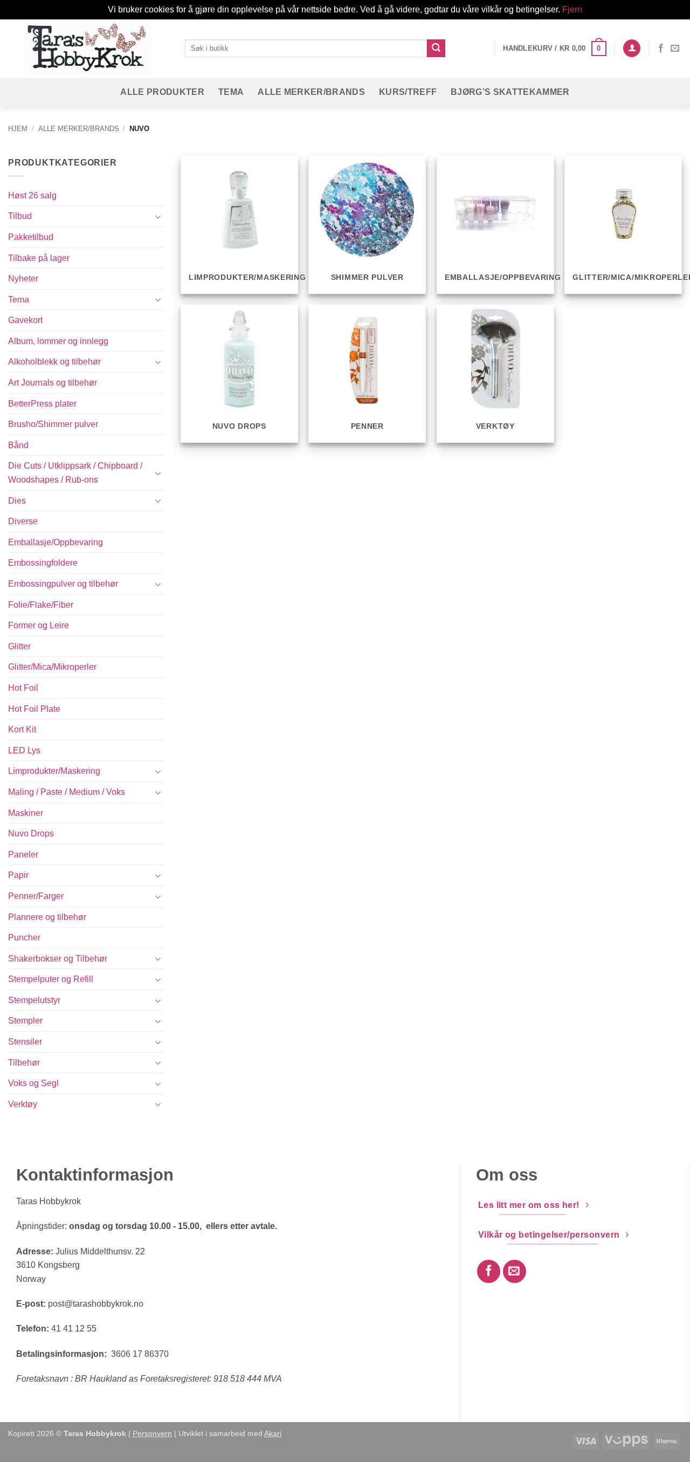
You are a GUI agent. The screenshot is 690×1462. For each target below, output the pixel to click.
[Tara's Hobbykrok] (88, 48)
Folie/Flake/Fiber (40, 604)
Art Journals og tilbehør (52, 382)
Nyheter (23, 278)
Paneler (23, 854)
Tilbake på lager (39, 258)
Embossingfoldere (43, 562)
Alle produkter (162, 92)
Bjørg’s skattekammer (510, 92)
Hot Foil (23, 687)
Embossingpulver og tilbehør (63, 583)
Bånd (18, 445)
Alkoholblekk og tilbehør (54, 361)
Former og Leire (38, 625)
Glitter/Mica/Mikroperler (52, 666)
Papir (18, 875)
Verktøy (22, 1104)
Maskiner (25, 813)
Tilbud (20, 216)
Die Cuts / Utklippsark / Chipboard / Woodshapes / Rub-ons (75, 472)
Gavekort (25, 320)
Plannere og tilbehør (47, 917)
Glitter (19, 646)
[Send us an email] (675, 48)
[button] (554, 48)
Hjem (17, 129)
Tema (231, 92)
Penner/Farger (36, 896)
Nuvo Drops (31, 833)
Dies (17, 500)
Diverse (23, 521)
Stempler (25, 1020)
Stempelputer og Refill (50, 979)
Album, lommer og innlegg (58, 341)
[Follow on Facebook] (661, 48)
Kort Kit (22, 729)
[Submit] (436, 48)
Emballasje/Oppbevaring (55, 542)
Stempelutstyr (34, 1000)
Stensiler (25, 1041)
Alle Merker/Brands (311, 92)
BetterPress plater (42, 403)
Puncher (24, 937)
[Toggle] (157, 216)
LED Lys (24, 750)
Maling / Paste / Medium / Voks (66, 792)
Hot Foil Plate (34, 708)
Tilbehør (24, 1062)
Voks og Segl (33, 1083)
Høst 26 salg (32, 195)
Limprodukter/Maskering (54, 770)
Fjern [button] (572, 9)
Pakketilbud (30, 237)
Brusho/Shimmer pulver (53, 424)
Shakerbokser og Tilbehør (57, 958)
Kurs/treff (408, 92)
